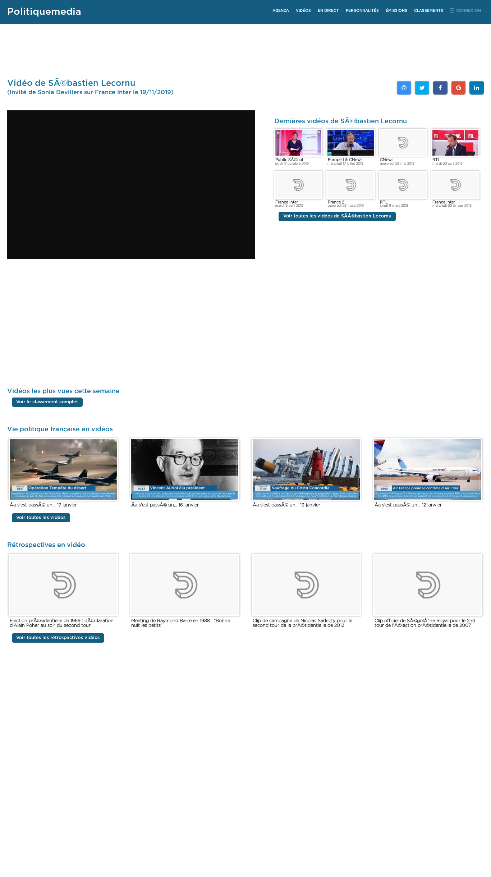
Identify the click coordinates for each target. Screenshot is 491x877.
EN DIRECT (328, 11)
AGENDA (280, 11)
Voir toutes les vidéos (40, 517)
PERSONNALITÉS (362, 11)
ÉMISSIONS (396, 11)
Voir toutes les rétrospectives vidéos (58, 637)
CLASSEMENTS (428, 11)
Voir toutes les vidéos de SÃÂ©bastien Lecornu (337, 216)
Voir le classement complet (47, 402)
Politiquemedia (44, 12)
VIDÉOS (303, 11)
